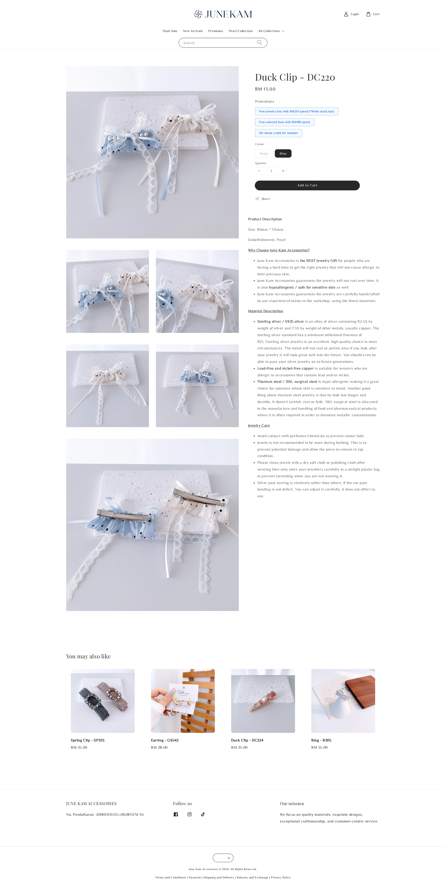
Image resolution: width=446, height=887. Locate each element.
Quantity (261, 163)
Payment (195, 877)
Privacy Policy (281, 877)
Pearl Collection (241, 30)
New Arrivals (193, 30)
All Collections (269, 30)
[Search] (259, 42)
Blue (283, 153)
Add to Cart (307, 185)
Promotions (264, 101)
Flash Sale (170, 30)
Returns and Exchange (252, 877)
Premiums (215, 30)
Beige (264, 153)
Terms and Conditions (170, 877)
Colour (259, 144)
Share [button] (266, 198)
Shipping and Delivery (218, 877)
